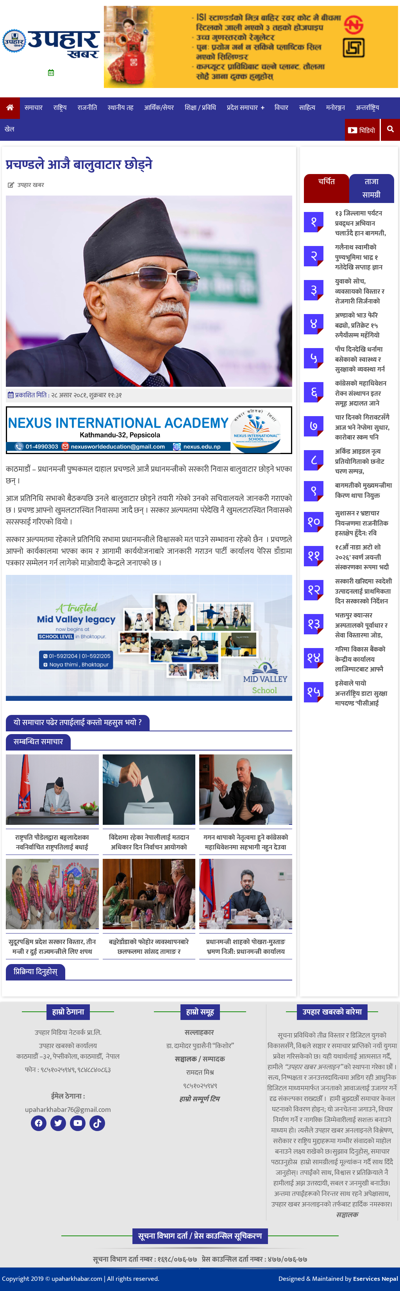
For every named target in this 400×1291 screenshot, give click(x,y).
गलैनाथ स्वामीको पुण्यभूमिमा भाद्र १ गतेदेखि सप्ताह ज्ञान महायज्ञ (358, 262)
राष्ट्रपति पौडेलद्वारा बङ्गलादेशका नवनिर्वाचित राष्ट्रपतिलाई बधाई (52, 843)
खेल (9, 129)
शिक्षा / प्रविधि (200, 107)
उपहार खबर (31, 185)
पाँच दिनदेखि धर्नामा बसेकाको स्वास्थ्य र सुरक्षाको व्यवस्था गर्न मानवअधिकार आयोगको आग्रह (360, 369)
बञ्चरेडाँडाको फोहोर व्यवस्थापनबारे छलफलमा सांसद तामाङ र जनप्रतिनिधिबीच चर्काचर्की (149, 947)
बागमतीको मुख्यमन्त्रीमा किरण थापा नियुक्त (363, 490)
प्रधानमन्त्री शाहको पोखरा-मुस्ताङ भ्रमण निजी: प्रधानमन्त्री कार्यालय (245, 947)
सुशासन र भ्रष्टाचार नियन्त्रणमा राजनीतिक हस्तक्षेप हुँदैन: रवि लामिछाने (361, 528)
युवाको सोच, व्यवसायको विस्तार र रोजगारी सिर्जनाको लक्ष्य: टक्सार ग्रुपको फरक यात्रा (359, 301)
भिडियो (367, 131)
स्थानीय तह (120, 107)
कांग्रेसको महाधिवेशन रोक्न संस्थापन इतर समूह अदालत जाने (360, 393)
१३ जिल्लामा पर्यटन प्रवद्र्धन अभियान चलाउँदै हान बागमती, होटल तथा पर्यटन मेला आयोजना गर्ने (362, 233)
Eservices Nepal (375, 1278)
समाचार (34, 107)
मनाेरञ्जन (335, 107)
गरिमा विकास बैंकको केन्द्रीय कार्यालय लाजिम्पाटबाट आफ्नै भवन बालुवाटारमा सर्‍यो (363, 664)
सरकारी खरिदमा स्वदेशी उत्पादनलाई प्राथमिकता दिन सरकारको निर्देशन (363, 591)
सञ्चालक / (189, 1059)
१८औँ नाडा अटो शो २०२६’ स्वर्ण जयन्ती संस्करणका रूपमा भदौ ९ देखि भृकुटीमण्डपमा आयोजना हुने (362, 567)
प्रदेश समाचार (242, 107)
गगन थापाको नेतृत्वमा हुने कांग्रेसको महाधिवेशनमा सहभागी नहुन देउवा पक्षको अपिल (246, 843)
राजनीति (87, 107)
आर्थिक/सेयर (159, 107)
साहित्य (307, 107)
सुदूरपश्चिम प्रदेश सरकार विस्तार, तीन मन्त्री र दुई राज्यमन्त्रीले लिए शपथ (52, 947)
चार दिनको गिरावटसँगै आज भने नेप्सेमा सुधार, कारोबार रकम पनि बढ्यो (362, 432)
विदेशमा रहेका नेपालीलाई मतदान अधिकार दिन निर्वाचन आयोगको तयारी (149, 843)
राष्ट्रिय (60, 107)
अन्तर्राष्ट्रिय (367, 107)
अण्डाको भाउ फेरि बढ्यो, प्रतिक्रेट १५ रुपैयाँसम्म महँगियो (357, 325)
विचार (281, 107)
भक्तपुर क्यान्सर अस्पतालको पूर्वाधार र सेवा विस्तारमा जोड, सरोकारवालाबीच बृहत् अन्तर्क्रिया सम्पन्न (361, 635)
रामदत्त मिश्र (200, 1073)
